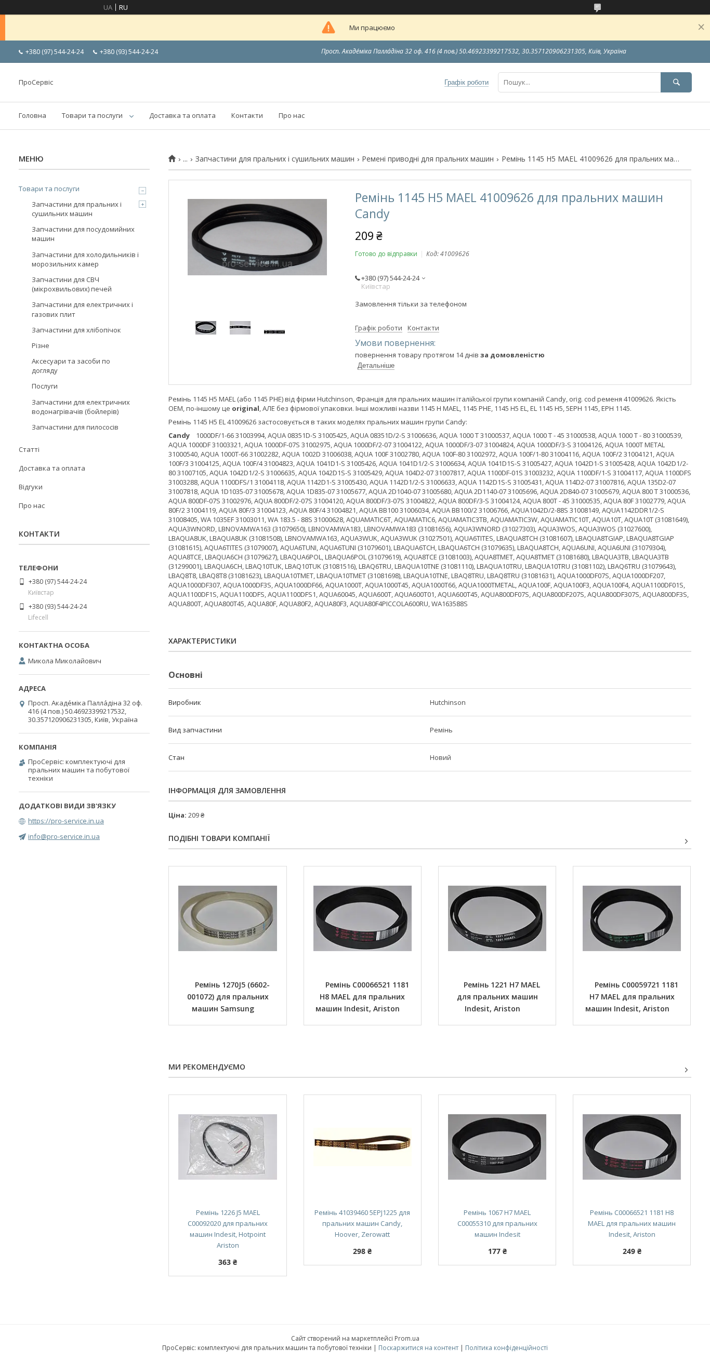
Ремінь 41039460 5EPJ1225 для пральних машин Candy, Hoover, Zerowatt (363, 1223)
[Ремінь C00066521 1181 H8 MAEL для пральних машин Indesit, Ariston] (362, 918)
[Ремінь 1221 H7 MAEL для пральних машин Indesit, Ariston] (497, 918)
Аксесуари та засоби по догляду (71, 365)
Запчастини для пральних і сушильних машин (274, 159)
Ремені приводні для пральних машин (428, 159)
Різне (40, 345)
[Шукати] (676, 82)
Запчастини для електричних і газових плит (82, 309)
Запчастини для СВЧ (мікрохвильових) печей (72, 284)
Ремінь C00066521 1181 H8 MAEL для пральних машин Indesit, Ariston (363, 996)
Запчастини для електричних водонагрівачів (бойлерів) (81, 406)
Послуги (45, 386)
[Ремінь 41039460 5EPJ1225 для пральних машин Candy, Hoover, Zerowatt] (362, 1147)
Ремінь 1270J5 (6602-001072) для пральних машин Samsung (229, 996)
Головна (32, 115)
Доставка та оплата (182, 115)
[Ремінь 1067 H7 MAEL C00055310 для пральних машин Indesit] (497, 1147)
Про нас (292, 115)
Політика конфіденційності (506, 1347)
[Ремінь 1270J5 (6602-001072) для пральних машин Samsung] (227, 918)
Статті (29, 449)
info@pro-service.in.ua (64, 836)
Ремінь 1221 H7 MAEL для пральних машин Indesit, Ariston (499, 996)
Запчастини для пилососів (75, 427)
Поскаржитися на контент (418, 1347)
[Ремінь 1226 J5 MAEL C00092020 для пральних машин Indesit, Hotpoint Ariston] (227, 1147)
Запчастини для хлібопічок (76, 330)
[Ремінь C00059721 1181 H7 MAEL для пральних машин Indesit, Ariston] (631, 918)
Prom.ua (407, 1338)
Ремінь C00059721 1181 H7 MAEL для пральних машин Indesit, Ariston (633, 996)
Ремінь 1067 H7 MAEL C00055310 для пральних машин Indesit (498, 1223)
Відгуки (31, 486)
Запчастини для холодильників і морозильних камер (85, 259)
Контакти (247, 115)
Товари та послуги (92, 115)
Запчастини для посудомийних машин (83, 233)
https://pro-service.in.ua (66, 821)
